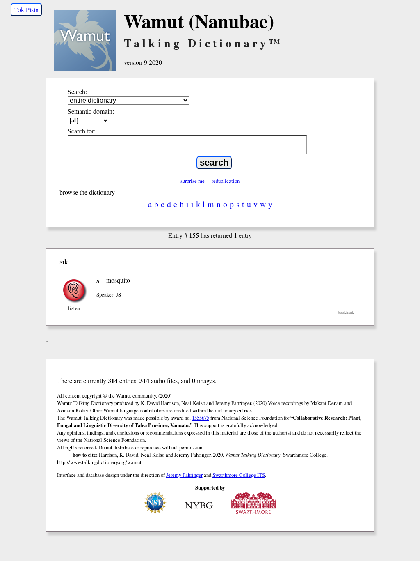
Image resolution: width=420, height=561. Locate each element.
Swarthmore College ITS (238, 474)
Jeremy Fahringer (184, 474)
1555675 (200, 417)
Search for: (82, 130)
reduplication (226, 180)
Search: (77, 91)
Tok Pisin (26, 9)
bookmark (346, 312)
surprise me (192, 180)
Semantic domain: (91, 111)
